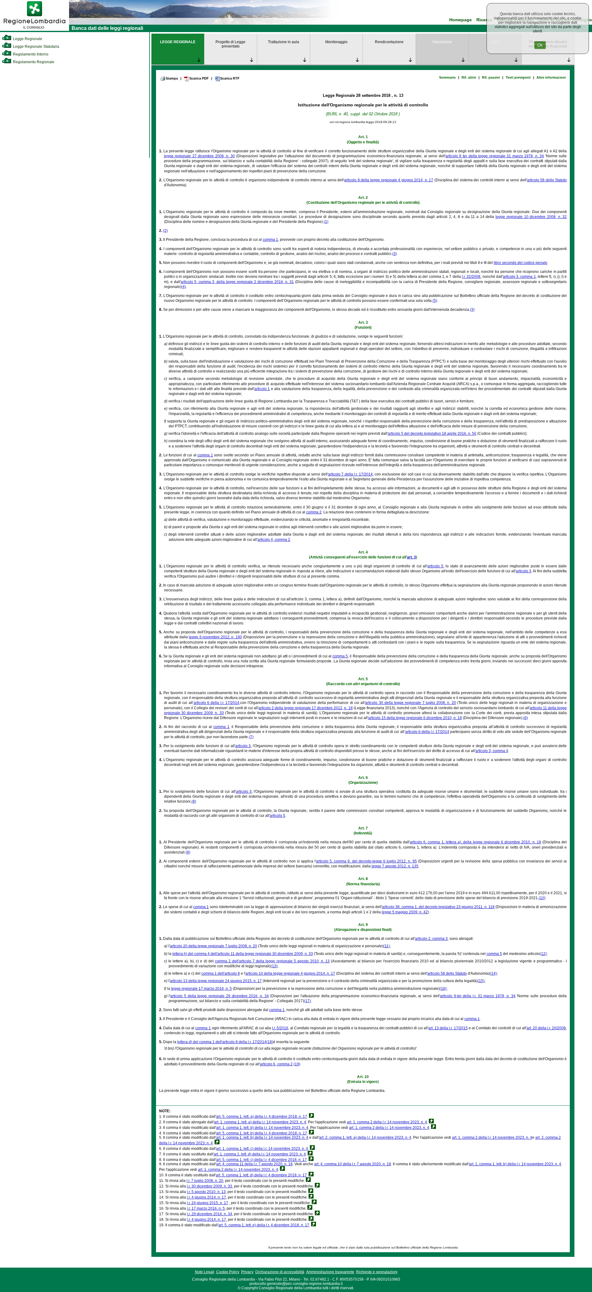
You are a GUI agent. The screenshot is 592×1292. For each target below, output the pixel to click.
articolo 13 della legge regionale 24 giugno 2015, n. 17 (216, 981)
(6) (525, 718)
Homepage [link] (460, 20)
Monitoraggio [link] (336, 42)
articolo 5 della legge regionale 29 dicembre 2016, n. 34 (219, 996)
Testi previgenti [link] (518, 77)
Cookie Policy (227, 1272)
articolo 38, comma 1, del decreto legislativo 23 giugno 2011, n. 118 (438, 907)
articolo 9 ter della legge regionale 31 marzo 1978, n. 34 (495, 156)
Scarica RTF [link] (230, 78)
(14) (493, 973)
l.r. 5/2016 (280, 1028)
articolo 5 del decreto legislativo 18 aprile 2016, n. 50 (432, 433)
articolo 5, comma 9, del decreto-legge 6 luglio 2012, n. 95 (366, 861)
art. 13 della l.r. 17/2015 (447, 1028)
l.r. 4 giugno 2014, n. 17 (206, 1197)
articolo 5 (435, 566)
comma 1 (270, 239)
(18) (269, 1042)
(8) (193, 801)
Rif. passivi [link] (491, 77)
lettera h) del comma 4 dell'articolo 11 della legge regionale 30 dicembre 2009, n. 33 (242, 954)
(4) (183, 287)
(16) (443, 988)
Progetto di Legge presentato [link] (230, 44)
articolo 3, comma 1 (519, 276)
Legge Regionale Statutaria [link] (35, 46)
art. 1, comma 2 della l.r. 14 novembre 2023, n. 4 (387, 1122)
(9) (188, 852)
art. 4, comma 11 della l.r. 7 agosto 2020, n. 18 (254, 1164)
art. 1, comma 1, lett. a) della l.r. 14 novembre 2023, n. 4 (260, 1122)
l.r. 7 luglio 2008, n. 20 (205, 1181)
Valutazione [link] (442, 42)
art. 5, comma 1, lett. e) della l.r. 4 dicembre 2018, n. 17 (263, 1225)
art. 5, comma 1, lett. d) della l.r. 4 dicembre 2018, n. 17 (261, 1175)
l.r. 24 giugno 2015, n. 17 (207, 1203)
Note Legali (204, 1272)
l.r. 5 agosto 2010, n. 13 (206, 1192)
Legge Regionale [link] (27, 39)
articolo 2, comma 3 (431, 938)
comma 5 (340, 656)
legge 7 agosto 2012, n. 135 (395, 866)
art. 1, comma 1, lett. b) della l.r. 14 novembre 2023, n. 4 (262, 1127)
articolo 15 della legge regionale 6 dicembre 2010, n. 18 (415, 718)
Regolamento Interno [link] (30, 54)
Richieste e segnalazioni (376, 1272)
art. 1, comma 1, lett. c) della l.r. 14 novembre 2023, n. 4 (262, 1148)
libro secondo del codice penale (520, 263)
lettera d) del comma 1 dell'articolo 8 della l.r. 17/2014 (221, 1042)
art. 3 (411, 557)
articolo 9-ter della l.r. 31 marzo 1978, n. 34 (478, 996)
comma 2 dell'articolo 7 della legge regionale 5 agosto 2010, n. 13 (272, 961)
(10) (542, 898)
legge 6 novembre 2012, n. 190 (215, 637)
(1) (326, 222)
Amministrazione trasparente (330, 1272)
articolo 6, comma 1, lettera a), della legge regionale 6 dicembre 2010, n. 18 (475, 842)
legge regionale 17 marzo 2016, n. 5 (201, 988)
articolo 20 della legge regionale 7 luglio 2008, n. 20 (213, 946)
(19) (297, 1064)
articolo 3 (523, 571)
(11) (386, 946)
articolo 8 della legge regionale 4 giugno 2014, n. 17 (388, 180)
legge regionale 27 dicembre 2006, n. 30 (199, 156)
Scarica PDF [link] (199, 78)
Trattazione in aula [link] (283, 42)
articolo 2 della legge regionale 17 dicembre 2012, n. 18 (305, 708)
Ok (540, 45)
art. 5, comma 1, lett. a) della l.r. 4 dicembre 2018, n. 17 (261, 1116)
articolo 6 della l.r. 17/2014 (216, 703)
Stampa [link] (172, 78)
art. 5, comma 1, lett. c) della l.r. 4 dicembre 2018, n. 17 (261, 1160)
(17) (307, 1001)
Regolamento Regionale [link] (33, 62)
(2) (165, 230)
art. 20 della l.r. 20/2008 (546, 1028)
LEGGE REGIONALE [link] (177, 42)
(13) (274, 966)
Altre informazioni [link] (551, 77)
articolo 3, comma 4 (491, 751)
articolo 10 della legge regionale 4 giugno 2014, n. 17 (290, 973)
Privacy (247, 1272)
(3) (394, 254)
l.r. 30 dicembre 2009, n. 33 (209, 1186)
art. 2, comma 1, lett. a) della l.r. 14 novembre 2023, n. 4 (365, 1137)
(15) (481, 981)
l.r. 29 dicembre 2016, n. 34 (209, 1214)
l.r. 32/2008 (471, 276)
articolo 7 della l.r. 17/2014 (350, 474)
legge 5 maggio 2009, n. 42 (405, 912)
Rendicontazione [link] (389, 42)
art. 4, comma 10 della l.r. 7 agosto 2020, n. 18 (352, 1164)
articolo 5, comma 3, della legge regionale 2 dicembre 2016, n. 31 (237, 282)
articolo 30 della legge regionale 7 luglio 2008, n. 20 (410, 703)
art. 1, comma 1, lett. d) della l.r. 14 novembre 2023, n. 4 (260, 1154)
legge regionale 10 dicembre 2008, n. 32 (531, 217)
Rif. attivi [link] (469, 77)
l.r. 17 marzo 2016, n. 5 (206, 1208)
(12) (543, 954)
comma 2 (314, 512)
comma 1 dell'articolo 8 (220, 973)
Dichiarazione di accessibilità (279, 1272)
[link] (34, 29)
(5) (435, 300)
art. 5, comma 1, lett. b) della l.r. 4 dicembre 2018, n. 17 (261, 1133)
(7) (251, 737)
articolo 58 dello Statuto (547, 180)
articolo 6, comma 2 (276, 1064)
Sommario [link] (447, 77)
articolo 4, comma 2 (273, 539)
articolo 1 (262, 389)
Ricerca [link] (484, 20)
